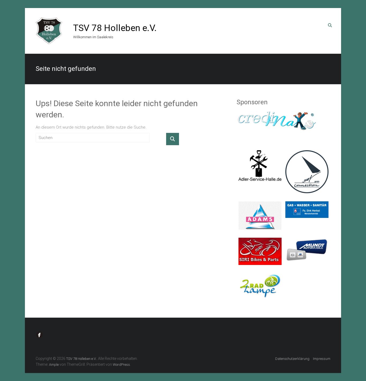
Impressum (321, 359)
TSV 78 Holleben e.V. (115, 27)
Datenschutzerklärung (292, 359)
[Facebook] (39, 335)
